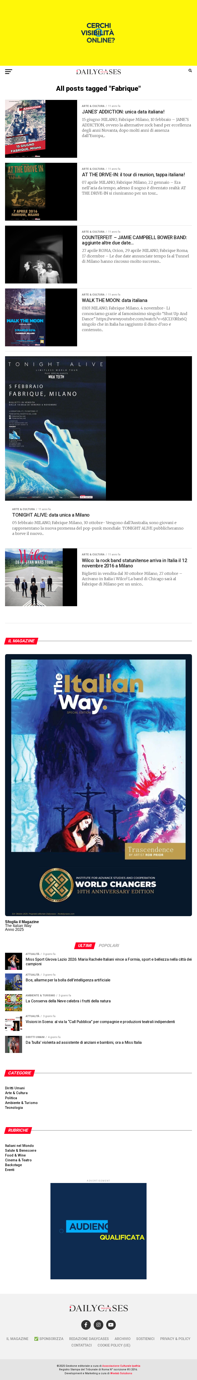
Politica (11, 1098)
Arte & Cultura (16, 1093)
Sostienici (145, 1339)
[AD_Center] (98, 64)
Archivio (122, 1339)
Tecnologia (14, 1108)
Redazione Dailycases (89, 1339)
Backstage (13, 1165)
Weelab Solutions (121, 1373)
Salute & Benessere (20, 1151)
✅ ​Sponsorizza (48, 1339)
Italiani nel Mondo (19, 1146)
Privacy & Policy (175, 1339)
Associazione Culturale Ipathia (121, 1365)
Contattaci (81, 1345)
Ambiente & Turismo (21, 1103)
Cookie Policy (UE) (114, 1345)
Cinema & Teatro (18, 1160)
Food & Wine (15, 1155)
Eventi (9, 1170)
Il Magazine (17, 1339)
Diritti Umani (15, 1088)
